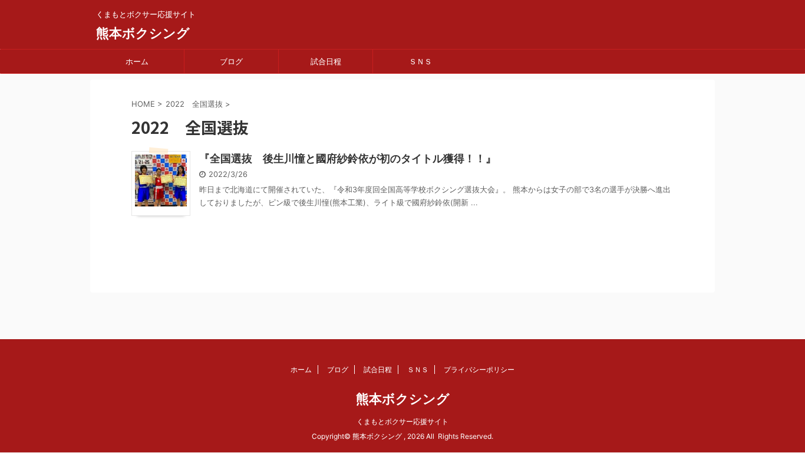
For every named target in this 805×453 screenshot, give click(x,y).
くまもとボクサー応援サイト (402, 421)
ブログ (231, 61)
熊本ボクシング (143, 33)
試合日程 (326, 61)
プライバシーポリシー (479, 369)
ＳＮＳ (420, 61)
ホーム (137, 61)
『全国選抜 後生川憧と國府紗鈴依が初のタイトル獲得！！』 (347, 158)
